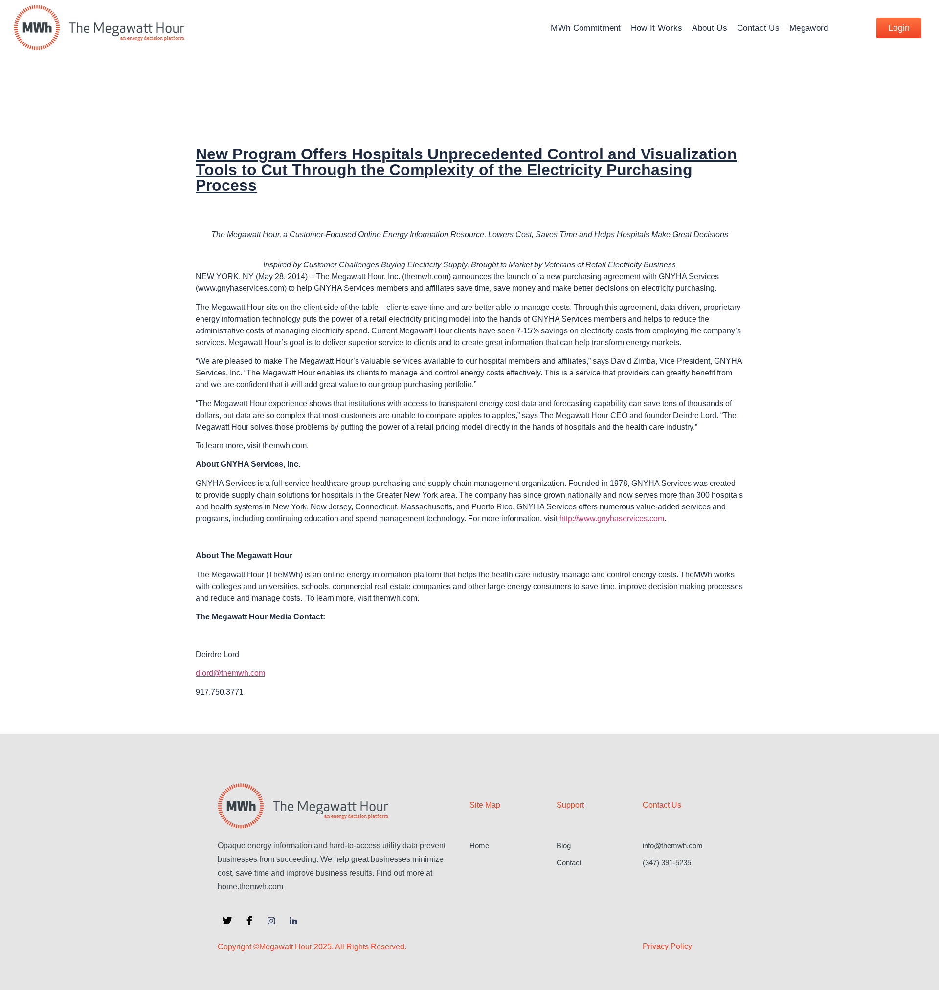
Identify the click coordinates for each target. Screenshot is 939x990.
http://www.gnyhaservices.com (611, 518)
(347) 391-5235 (667, 862)
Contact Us (758, 28)
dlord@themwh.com (230, 673)
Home (479, 845)
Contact (569, 862)
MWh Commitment (586, 28)
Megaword (808, 28)
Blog (564, 845)
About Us (709, 28)
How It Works (657, 28)
